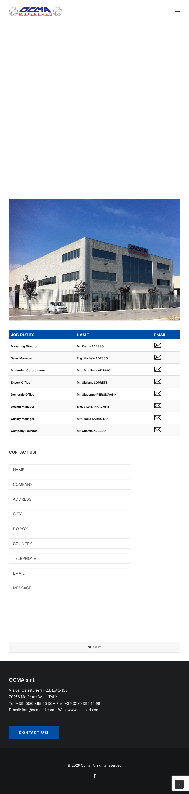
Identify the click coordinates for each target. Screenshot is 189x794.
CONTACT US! (34, 732)
